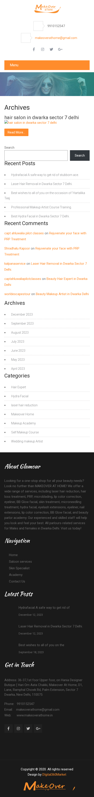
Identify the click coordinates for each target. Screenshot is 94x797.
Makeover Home (22, 414)
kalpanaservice (15, 264)
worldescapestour (17, 294)
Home (13, 555)
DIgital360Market (54, 775)
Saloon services (20, 562)
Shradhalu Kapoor (17, 248)
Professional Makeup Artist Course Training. (41, 207)
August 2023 (20, 332)
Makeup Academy (23, 423)
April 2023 (18, 368)
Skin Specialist (19, 568)
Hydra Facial (19, 396)
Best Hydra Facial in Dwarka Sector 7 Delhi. (40, 216)
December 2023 (22, 314)
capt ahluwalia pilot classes (24, 233)
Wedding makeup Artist (27, 441)
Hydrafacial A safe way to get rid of (44, 608)
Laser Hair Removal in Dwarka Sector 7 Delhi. (41, 184)
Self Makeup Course (25, 432)
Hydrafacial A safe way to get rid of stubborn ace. (45, 175)
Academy (16, 575)
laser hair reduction (24, 405)
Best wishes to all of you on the (41, 645)
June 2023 (18, 350)
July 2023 (17, 341)
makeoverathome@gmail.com (56, 38)
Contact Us (17, 581)
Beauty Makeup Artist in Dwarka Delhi (62, 294)
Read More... (16, 132)
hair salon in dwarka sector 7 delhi (41, 117)
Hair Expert (18, 387)
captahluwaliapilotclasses (22, 279)
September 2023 (22, 323)
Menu (14, 65)
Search (9, 148)
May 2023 (18, 359)
